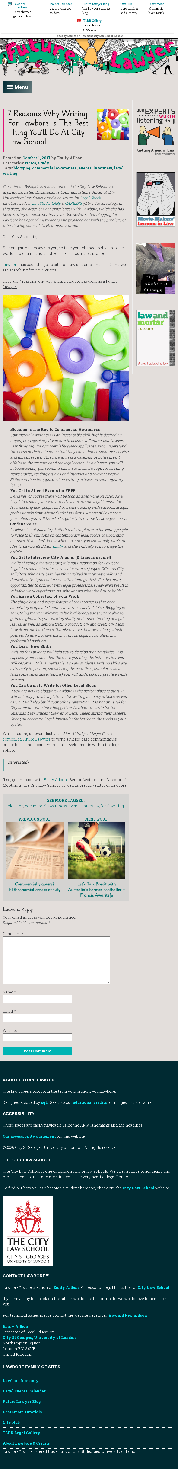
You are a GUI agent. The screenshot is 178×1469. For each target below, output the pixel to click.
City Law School (138, 1187)
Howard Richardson (127, 1315)
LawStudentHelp (46, 203)
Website (10, 1030)
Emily (58, 546)
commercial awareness (54, 168)
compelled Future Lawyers (27, 739)
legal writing (112, 805)
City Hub (11, 1422)
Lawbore (11, 264)
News (30, 162)
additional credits (90, 1102)
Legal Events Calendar (24, 1391)
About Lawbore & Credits (26, 1443)
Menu (21, 87)
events (85, 168)
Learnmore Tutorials (22, 1411)
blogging (22, 168)
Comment (13, 933)
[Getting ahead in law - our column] (155, 131)
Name (9, 992)
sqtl (44, 1102)
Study (43, 162)
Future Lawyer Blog (22, 1401)
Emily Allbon (55, 779)
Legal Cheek (90, 197)
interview (102, 168)
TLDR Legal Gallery (21, 1432)
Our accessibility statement (29, 1136)
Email (9, 1011)
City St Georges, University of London (39, 1337)
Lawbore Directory (21, 1380)
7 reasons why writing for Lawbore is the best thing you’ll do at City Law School (48, 127)
